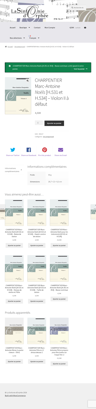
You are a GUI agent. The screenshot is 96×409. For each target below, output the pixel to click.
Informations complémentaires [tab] (12, 169)
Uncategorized (20, 47)
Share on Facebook (28, 155)
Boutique (23, 27)
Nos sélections (16, 38)
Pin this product (44, 155)
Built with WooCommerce (15, 395)
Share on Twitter (13, 155)
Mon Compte (50, 27)
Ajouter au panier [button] (14, 245)
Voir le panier (79, 69)
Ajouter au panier (54, 123)
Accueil (12, 27)
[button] (28, 81)
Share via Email (61, 155)
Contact (37, 27)
